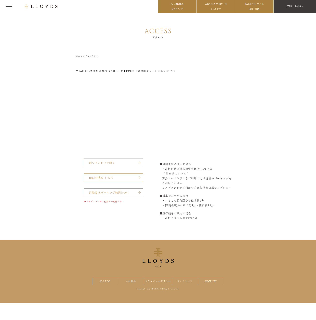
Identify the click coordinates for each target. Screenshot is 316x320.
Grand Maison (216, 6)
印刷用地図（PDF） (102, 178)
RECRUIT (211, 281)
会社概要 (131, 281)
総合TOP (105, 281)
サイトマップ (185, 281)
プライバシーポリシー (158, 281)
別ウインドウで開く (102, 163)
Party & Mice (254, 6)
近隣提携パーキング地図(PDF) (109, 192)
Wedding (177, 6)
